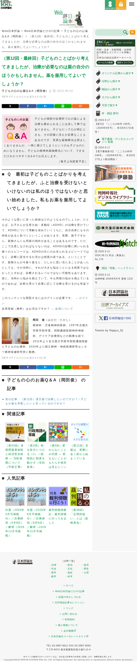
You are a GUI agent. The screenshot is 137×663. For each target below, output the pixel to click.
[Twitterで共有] (10, 106)
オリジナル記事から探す (118, 73)
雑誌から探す (111, 89)
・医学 (52, 572)
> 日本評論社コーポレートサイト (67, 636)
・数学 (52, 576)
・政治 (69, 565)
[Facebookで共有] (27, 106)
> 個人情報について (66, 625)
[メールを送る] (80, 106)
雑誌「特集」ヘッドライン (118, 267)
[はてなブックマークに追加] (45, 106)
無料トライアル (124, 62)
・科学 (69, 576)
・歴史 (85, 568)
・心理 (85, 572)
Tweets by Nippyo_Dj (109, 330)
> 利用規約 (68, 619)
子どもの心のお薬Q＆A (25, 96)
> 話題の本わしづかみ (68, 597)
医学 (6, 96)
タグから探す (111, 97)
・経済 (85, 565)
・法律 (52, 565)
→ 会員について (62, 308)
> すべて (68, 585)
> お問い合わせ (68, 614)
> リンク (68, 608)
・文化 (69, 568)
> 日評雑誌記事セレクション (68, 602)
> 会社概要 (67, 630)
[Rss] (132, 32)
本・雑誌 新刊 (110, 113)
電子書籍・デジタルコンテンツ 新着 (118, 140)
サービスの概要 (105, 62)
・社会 (52, 568)
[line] (63, 106)
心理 (43, 96)
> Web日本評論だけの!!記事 (69, 591)
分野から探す (111, 81)
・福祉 (69, 572)
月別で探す (110, 105)
